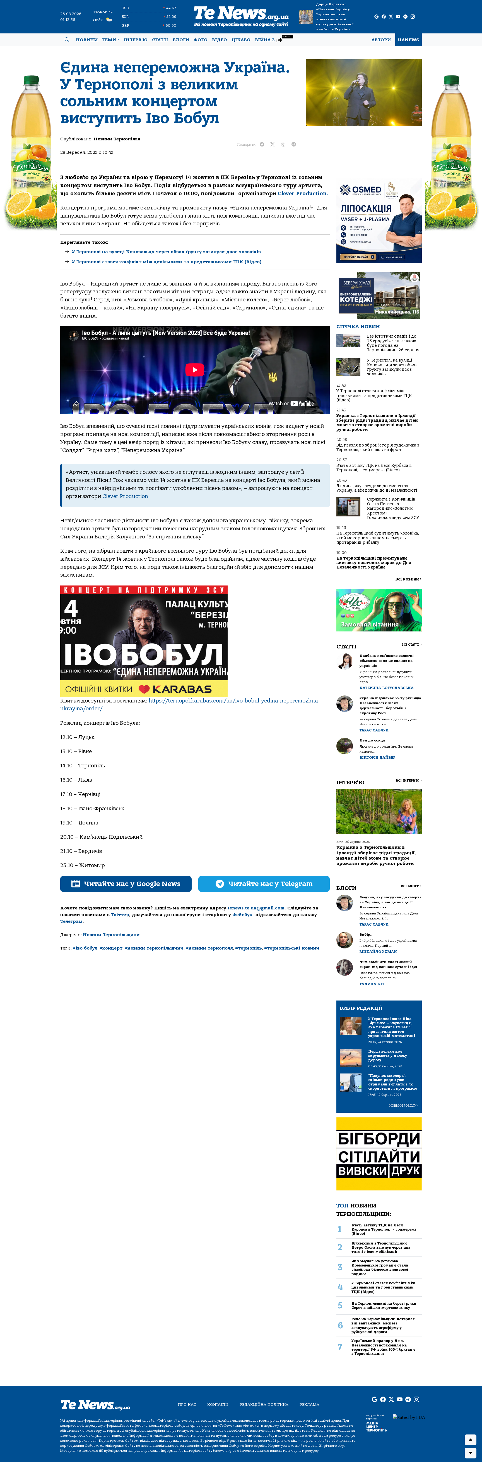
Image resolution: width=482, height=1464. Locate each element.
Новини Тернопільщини (111, 934)
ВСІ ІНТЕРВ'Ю (409, 780)
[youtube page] (398, 17)
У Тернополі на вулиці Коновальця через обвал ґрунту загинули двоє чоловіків (166, 251)
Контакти (217, 1404)
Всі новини (408, 579)
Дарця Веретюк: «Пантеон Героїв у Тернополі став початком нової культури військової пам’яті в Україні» (334, 16)
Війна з (274, 39)
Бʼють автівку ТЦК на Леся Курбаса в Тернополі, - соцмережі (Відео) (383, 1229)
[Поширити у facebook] (262, 144)
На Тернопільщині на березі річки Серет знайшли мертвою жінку (383, 1305)
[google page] (376, 17)
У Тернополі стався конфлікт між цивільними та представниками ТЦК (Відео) (167, 261)
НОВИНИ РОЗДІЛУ (403, 1105)
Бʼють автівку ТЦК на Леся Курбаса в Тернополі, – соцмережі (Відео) (374, 467)
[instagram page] (413, 17)
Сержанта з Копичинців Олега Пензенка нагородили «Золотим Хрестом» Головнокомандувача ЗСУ (393, 508)
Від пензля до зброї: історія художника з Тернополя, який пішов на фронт (377, 447)
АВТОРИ (381, 39)
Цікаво (241, 39)
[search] (67, 39)
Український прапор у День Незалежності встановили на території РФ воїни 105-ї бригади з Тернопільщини (383, 1347)
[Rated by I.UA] (409, 1417)
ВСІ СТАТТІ (411, 644)
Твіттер (120, 914)
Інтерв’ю (136, 39)
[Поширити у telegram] (294, 144)
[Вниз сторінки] (470, 1453)
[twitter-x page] (391, 17)
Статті (160, 39)
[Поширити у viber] (283, 144)
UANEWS (408, 39)
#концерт (111, 948)
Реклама (309, 1404)
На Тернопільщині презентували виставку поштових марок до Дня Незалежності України (373, 563)
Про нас (187, 1404)
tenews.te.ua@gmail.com (256, 908)
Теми (109, 39)
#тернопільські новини (291, 948)
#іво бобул (85, 948)
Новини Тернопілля (117, 138)
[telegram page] (405, 17)
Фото (201, 39)
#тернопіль (248, 948)
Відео (219, 39)
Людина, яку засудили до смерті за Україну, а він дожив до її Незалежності (376, 488)
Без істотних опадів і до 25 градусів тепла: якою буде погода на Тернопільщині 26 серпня (393, 343)
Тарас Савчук (374, 730)
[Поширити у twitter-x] (272, 144)
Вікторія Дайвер (378, 757)
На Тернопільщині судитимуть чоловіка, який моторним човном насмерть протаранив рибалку (377, 538)
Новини (87, 39)
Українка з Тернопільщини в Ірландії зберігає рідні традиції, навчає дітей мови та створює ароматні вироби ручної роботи (377, 422)
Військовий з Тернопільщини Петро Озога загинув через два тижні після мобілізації (380, 1247)
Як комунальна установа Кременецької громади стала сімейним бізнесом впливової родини (379, 1267)
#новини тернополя (209, 948)
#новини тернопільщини (154, 948)
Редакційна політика (264, 1404)
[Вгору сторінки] (470, 1439)
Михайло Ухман (378, 952)
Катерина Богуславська (387, 688)
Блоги (181, 39)
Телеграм (71, 921)
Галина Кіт (372, 984)
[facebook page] (384, 17)
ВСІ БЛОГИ (411, 886)
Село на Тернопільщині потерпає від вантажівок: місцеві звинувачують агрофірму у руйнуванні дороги (382, 1325)
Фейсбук (242, 914)
